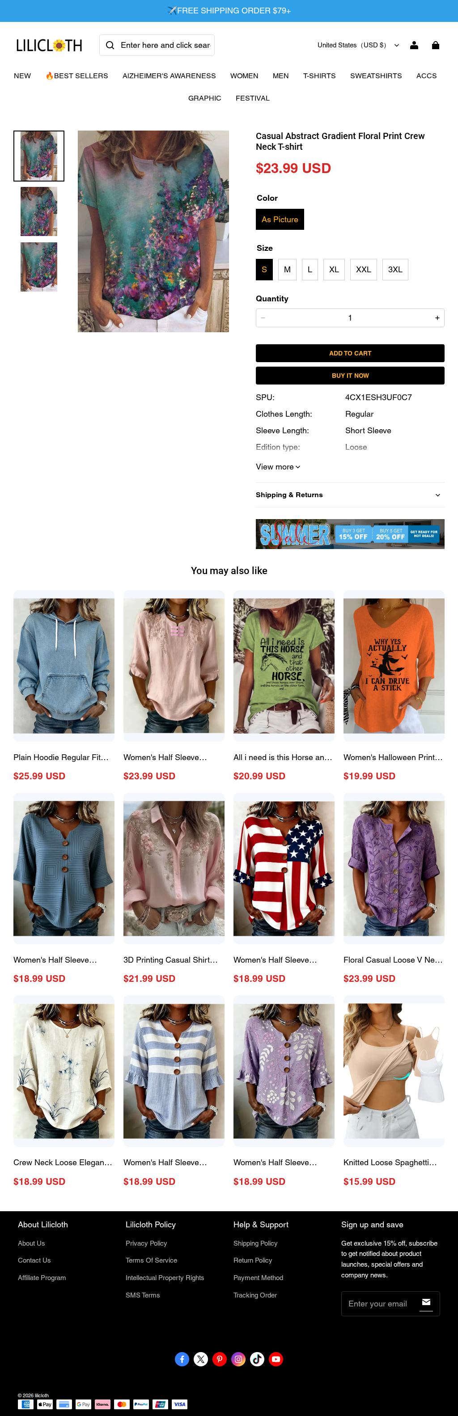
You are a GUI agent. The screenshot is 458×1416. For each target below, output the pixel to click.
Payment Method (258, 1277)
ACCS (426, 76)
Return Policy (252, 1260)
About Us (31, 1243)
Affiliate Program (42, 1277)
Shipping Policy (255, 1243)
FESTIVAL (253, 98)
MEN (281, 76)
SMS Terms (143, 1295)
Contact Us (34, 1260)
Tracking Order (255, 1295)
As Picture (280, 219)
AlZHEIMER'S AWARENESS (169, 76)
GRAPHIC (204, 98)
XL (334, 269)
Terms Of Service (151, 1260)
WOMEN (244, 76)
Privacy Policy (146, 1243)
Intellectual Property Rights (165, 1277)
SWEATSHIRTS (376, 76)
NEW (22, 76)
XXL (363, 269)
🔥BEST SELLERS (76, 76)
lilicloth (42, 1395)
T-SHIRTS (319, 76)
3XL (395, 269)
